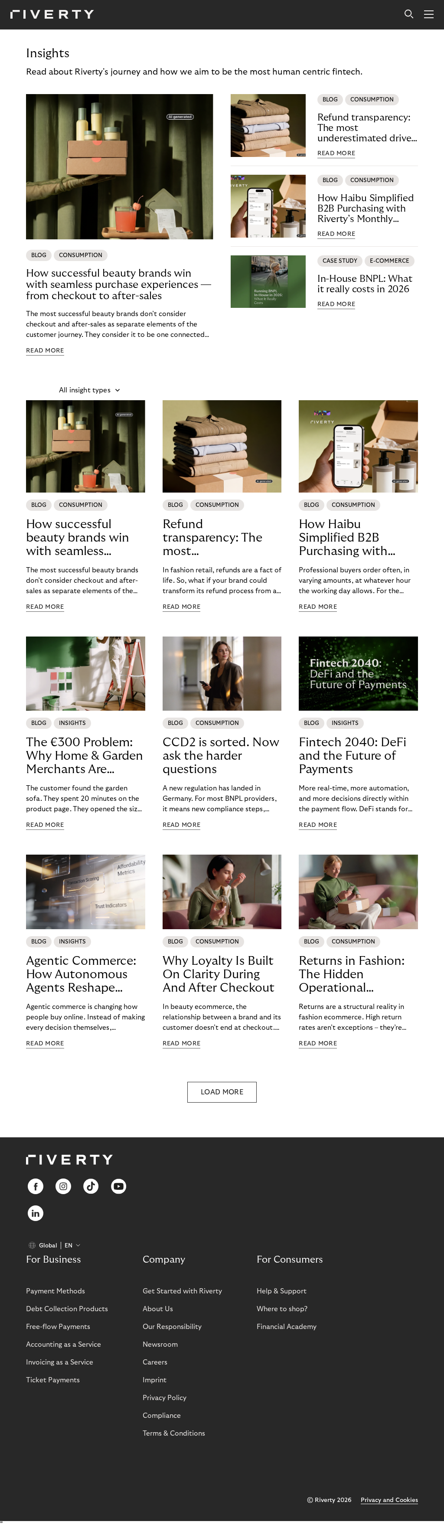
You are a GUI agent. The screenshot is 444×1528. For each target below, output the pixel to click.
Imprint (154, 1380)
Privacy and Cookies (389, 1500)
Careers (155, 1362)
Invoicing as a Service (59, 1362)
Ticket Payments (53, 1380)
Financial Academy (287, 1326)
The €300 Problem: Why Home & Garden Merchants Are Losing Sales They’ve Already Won (84, 756)
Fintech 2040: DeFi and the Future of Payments (352, 756)
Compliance (162, 1415)
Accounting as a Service (63, 1344)
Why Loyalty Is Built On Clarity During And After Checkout (218, 974)
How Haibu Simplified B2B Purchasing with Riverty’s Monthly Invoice (365, 208)
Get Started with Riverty (182, 1291)
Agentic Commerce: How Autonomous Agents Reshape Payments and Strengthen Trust (81, 975)
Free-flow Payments (58, 1326)
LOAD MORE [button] (222, 1092)
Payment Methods (55, 1291)
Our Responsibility (172, 1326)
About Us (158, 1309)
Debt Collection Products (67, 1309)
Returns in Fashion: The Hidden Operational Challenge (352, 975)
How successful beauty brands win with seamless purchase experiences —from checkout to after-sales (118, 284)
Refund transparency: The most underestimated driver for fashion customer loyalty (366, 128)
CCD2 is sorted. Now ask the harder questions (221, 756)
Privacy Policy (164, 1397)
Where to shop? (282, 1309)
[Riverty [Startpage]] (52, 15)
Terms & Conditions (174, 1433)
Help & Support (282, 1291)
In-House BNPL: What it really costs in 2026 (364, 284)
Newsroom (160, 1344)
